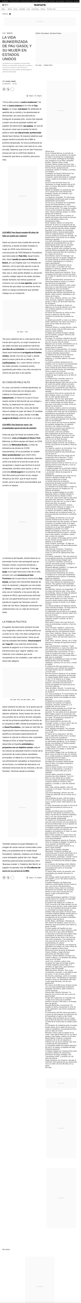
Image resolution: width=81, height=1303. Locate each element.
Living (28, 9)
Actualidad (22, 9)
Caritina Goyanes (25, 1)
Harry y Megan (60, 1)
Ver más (48, 1067)
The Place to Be (51, 9)
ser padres (28, 126)
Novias (15, 9)
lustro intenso (15, 105)
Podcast (43, 9)
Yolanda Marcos (44, 1)
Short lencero (69, 1)
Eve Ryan (52, 1)
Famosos (5, 14)
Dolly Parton (35, 1)
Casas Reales (35, 9)
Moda (3, 9)
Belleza (10, 9)
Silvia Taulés (11, 81)
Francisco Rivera (15, 1)
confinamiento (9, 363)
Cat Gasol (22, 109)
